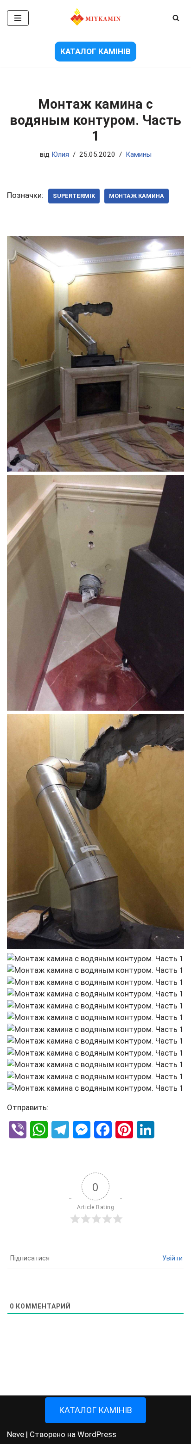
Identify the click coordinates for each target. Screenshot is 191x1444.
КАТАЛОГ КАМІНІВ (95, 51)
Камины (139, 154)
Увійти (172, 1258)
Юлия (60, 154)
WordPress (96, 1434)
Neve (15, 1434)
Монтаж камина (136, 195)
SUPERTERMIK (74, 195)
